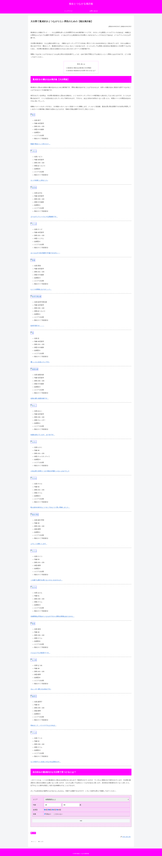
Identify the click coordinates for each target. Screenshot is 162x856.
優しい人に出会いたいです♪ (40, 362)
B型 (50, 810)
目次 (78, 64)
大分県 (33, 833)
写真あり (48, 814)
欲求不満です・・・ (37, 326)
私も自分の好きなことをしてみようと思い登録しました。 (50, 507)
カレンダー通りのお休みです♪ (41, 689)
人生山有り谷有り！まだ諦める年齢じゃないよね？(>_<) (50, 471)
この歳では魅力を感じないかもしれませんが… (46, 580)
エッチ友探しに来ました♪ (39, 180)
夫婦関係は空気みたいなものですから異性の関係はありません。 (53, 616)
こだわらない (58, 814)
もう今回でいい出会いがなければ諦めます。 (46, 762)
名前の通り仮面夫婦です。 (40, 398)
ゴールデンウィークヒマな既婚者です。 (44, 216)
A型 (46, 810)
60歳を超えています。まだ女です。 (43, 435)
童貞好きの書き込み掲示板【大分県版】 (80, 68)
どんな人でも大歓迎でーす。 (40, 653)
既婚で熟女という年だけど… (40, 144)
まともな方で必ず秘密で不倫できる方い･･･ (45, 253)
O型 (54, 810)
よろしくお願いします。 (39, 544)
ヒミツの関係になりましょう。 (41, 289)
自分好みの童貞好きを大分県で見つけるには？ (82, 70)
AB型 (59, 810)
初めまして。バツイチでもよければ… (43, 725)
